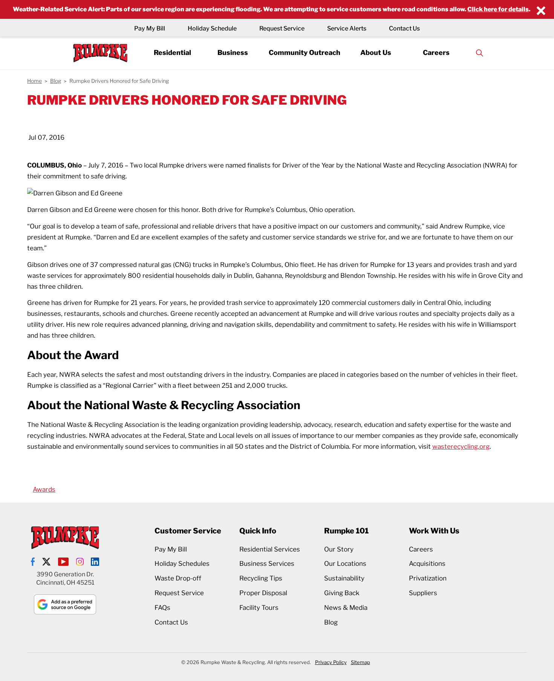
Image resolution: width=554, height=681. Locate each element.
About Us (375, 52)
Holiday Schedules (182, 563)
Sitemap (360, 662)
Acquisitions (427, 563)
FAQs (162, 607)
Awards (44, 489)
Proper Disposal (263, 593)
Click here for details (498, 9)
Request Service (282, 28)
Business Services (266, 563)
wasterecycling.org (461, 446)
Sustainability (344, 578)
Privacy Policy (331, 662)
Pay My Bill (149, 28)
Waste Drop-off (178, 578)
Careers (436, 52)
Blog (331, 622)
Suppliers (423, 593)
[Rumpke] (100, 53)
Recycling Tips (260, 578)
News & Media (345, 607)
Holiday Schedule (212, 28)
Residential (172, 52)
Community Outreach (304, 52)
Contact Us (404, 28)
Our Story (339, 549)
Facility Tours (259, 607)
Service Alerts (346, 28)
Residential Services (269, 549)
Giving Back (342, 593)
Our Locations (345, 563)
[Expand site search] (479, 53)
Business (232, 52)
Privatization (428, 578)
